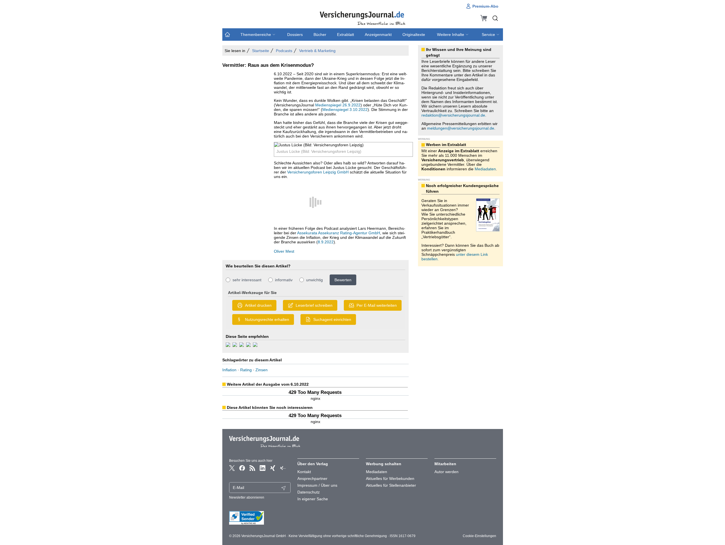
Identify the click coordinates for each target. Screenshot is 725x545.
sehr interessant (247, 280)
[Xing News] (283, 468)
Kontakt (304, 471)
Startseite (260, 50)
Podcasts (284, 50)
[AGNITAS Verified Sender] (260, 518)
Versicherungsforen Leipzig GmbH (318, 172)
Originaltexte (413, 34)
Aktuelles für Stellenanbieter (391, 485)
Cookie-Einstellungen (479, 536)
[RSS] (252, 468)
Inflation (229, 370)
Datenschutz (308, 492)
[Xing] (273, 468)
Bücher (320, 34)
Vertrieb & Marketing (317, 50)
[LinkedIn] (262, 468)
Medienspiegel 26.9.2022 (338, 105)
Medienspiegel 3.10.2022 (345, 109)
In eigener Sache (312, 499)
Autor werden (446, 471)
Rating (246, 370)
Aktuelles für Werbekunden (390, 478)
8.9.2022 (326, 242)
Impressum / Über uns (317, 485)
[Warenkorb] (483, 18)
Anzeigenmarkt (378, 34)
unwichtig (314, 280)
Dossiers (295, 34)
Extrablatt (345, 34)
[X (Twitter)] (232, 468)
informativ (284, 280)
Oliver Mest (284, 251)
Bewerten (342, 280)
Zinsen (261, 370)
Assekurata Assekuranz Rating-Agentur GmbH (338, 233)
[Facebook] (242, 468)
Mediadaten (485, 169)
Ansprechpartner (312, 478)
